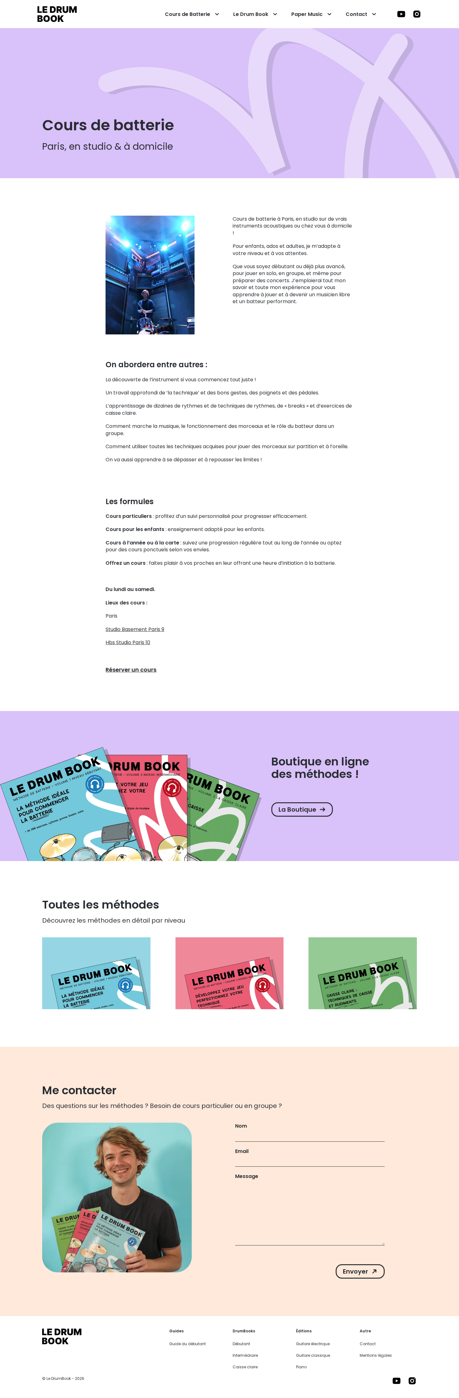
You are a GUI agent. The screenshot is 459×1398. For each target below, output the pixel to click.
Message (246, 1176)
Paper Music (307, 14)
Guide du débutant (187, 1343)
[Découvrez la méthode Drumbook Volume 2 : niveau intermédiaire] (229, 973)
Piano (301, 1367)
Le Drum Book (250, 14)
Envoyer (355, 1271)
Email (242, 1151)
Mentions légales (376, 1355)
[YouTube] (401, 13)
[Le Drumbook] (57, 14)
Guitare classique (313, 1355)
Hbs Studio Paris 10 (128, 642)
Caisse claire (245, 1367)
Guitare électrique (313, 1343)
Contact (356, 14)
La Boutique (297, 809)
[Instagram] (417, 13)
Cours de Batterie (187, 14)
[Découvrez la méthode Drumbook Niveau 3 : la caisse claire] (362, 973)
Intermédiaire (245, 1355)
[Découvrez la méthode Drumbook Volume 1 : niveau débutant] (96, 973)
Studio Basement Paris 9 (135, 629)
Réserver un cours (131, 670)
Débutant (241, 1343)
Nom (241, 1126)
